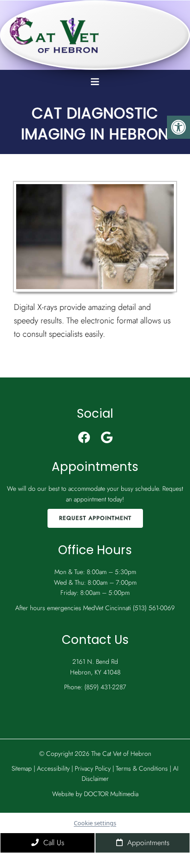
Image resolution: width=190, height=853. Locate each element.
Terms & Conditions (143, 768)
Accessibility (53, 768)
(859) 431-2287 (105, 687)
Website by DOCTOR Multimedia (95, 793)
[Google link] (106, 438)
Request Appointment (95, 518)
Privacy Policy (94, 768)
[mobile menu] (95, 82)
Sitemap (22, 768)
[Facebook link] (84, 438)
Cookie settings (95, 823)
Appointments (147, 842)
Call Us (52, 842)
